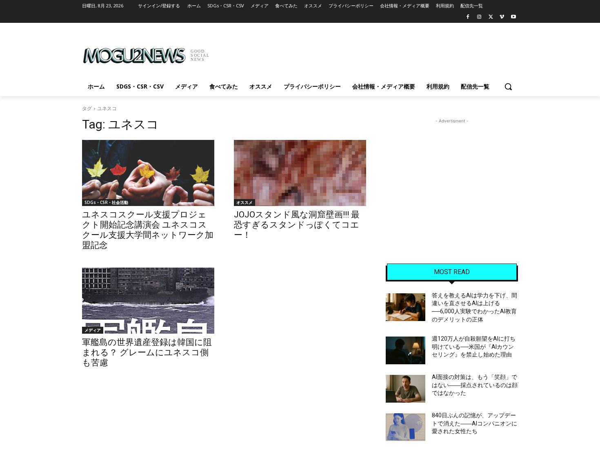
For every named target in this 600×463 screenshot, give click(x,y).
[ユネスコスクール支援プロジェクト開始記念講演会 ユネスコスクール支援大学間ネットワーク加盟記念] (148, 173)
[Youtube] (513, 17)
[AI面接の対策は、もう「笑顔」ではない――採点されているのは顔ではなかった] (405, 389)
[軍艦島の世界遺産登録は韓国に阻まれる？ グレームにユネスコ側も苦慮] (148, 301)
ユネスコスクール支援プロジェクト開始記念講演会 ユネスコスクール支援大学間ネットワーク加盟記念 (147, 230)
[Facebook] (468, 17)
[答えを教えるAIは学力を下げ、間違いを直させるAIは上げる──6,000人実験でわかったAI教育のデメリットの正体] (405, 307)
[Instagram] (479, 17)
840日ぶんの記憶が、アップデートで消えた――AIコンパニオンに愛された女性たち (474, 423)
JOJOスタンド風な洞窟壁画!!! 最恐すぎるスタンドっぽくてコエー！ (297, 225)
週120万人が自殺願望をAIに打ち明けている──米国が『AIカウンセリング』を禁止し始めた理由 (474, 346)
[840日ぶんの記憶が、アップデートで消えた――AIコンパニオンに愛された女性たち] (405, 427)
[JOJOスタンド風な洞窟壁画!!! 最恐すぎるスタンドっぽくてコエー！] (300, 173)
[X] (491, 17)
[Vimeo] (502, 17)
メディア (92, 330)
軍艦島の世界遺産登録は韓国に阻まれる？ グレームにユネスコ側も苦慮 (147, 352)
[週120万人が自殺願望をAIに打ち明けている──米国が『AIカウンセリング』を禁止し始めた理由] (405, 350)
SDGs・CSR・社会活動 (106, 202)
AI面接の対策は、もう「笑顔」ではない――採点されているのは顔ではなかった (475, 385)
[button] (508, 86)
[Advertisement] (361, 52)
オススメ (244, 202)
